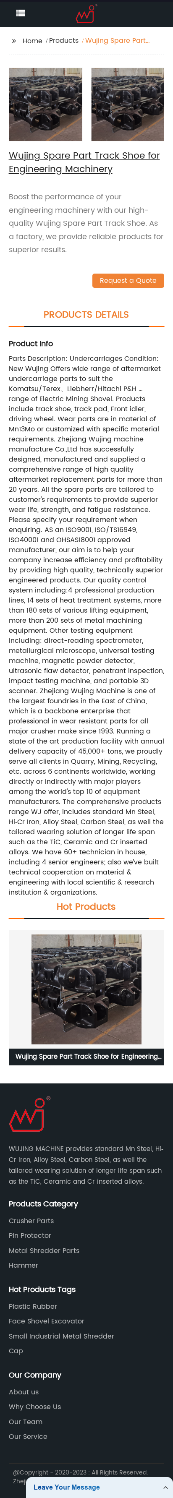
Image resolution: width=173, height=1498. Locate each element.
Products (64, 40)
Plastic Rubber (33, 1307)
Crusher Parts (31, 1221)
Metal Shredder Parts (44, 1251)
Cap (16, 1351)
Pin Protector (30, 1236)
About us (24, 1392)
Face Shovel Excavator (46, 1321)
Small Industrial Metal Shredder (61, 1336)
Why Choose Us (35, 1406)
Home (32, 41)
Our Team (25, 1422)
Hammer (23, 1266)
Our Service (28, 1436)
